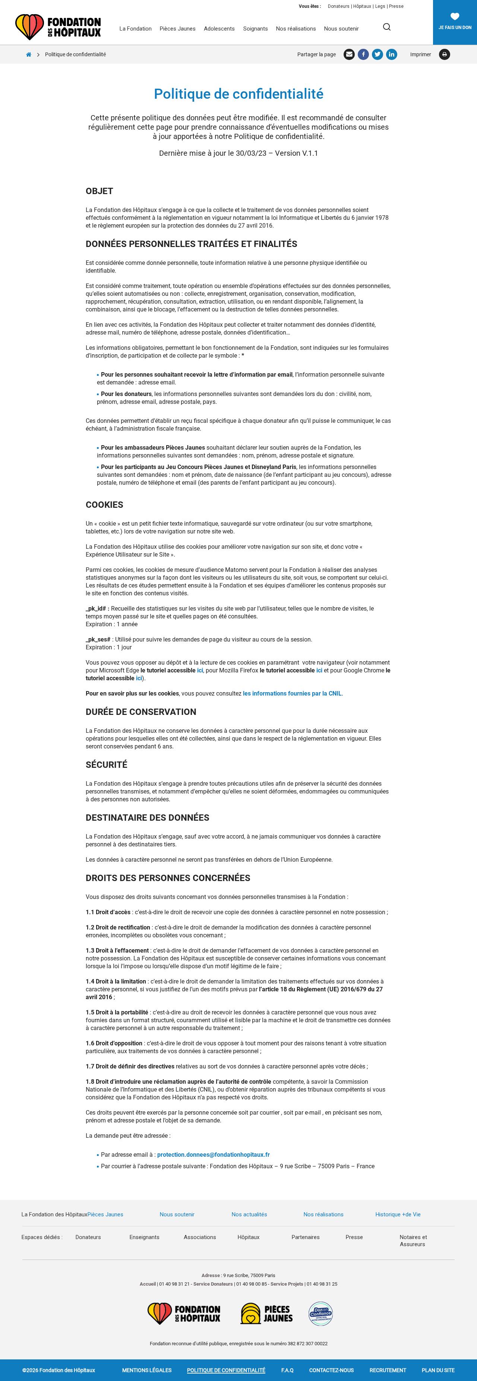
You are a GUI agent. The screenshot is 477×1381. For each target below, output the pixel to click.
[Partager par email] (349, 54)
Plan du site (438, 1370)
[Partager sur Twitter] (378, 54)
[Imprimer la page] (444, 54)
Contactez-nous (331, 1370)
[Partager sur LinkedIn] (392, 54)
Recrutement (388, 1370)
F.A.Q (287, 1370)
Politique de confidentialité (226, 1370)
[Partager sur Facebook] (364, 54)
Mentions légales (146, 1370)
